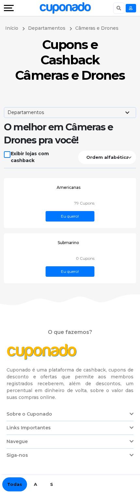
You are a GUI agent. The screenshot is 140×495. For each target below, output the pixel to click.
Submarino (68, 242)
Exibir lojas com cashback (30, 157)
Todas (14, 484)
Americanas (68, 187)
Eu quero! (70, 216)
